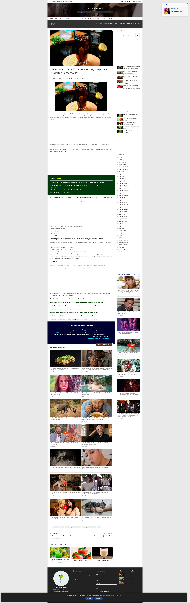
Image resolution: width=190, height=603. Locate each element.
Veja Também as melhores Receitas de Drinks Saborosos (68, 190)
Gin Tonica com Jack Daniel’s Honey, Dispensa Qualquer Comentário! (122, 23)
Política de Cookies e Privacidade (113, 595)
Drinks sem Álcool (122, 226)
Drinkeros (121, 173)
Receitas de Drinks (81, 331)
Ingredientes (121, 233)
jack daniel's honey (76, 527)
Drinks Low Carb (122, 223)
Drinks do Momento (123, 221)
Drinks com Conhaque (123, 194)
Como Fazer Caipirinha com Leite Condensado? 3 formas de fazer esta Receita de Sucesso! (74, 312)
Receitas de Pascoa (64, 332)
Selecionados (121, 247)
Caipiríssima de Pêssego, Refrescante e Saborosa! (81, 561)
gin (62, 527)
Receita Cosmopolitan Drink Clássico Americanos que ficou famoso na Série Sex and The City (75, 305)
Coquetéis (121, 167)
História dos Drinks (123, 232)
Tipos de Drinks (122, 251)
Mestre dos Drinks (95, 8)
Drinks (54, 78)
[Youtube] (137, 35)
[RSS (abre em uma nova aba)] (129, 1)
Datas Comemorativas (123, 169)
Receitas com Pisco (123, 239)
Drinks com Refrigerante (124, 204)
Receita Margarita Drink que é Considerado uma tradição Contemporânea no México (73, 315)
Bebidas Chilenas (122, 161)
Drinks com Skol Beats (123, 209)
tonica (99, 527)
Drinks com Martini (123, 202)
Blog (97, 580)
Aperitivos (121, 157)
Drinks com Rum (122, 206)
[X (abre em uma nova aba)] (120, 1)
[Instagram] (128, 35)
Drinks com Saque (122, 207)
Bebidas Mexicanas (123, 164)
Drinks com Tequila (123, 211)
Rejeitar (98, 598)
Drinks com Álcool (122, 181)
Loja (97, 577)
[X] (119, 35)
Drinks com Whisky (123, 216)
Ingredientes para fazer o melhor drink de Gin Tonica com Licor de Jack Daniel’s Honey (77, 183)
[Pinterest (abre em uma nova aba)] (124, 1)
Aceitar (89, 598)
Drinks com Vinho (122, 213)
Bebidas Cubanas (122, 162)
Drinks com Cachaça (123, 185)
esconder (59, 178)
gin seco (67, 527)
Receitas (120, 237)
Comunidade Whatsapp (104, 344)
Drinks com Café (122, 187)
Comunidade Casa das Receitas (60, 192)
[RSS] (119, 40)
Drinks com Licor (73, 78)
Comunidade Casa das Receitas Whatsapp (98, 338)
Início (97, 574)
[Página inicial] (96, 23)
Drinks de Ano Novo (123, 218)
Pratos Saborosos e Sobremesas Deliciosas (66, 331)
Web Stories (99, 583)
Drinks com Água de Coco (124, 180)
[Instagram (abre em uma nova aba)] (125, 1)
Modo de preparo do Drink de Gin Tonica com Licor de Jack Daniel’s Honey (74, 185)
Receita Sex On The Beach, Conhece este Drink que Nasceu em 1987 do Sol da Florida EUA (74, 319)
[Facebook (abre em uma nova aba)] (122, 1)
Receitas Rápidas (122, 246)
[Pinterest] (133, 35)
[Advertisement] (81, 132)
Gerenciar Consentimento (102, 591)
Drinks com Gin (62, 78)
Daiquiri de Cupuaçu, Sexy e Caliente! (102, 561)
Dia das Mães (121, 171)
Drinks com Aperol (123, 183)
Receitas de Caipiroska (123, 244)
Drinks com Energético (123, 195)
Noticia (82, 78)
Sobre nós (98, 588)
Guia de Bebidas (122, 230)
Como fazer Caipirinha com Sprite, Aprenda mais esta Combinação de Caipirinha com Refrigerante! (76, 302)
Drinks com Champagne (124, 190)
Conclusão (54, 187)
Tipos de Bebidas (122, 249)
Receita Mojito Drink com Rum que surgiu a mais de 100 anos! (66, 309)
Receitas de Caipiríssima (124, 242)
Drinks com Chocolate (123, 192)
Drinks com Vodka (123, 214)
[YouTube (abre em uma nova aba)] (127, 1)
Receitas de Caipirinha (123, 240)
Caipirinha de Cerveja (123, 166)
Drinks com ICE (122, 199)
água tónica (56, 527)
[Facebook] (124, 35)
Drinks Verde (121, 228)
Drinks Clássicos (122, 178)
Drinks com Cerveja (123, 188)
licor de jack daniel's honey (89, 527)
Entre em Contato (100, 586)
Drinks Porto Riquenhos (124, 225)
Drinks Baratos (122, 176)
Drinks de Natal (122, 220)
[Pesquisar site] (139, 18)
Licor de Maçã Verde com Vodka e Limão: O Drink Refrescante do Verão (60, 561)
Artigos (120, 159)
